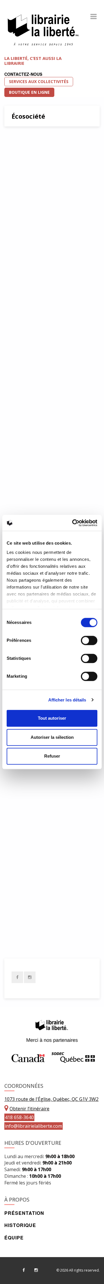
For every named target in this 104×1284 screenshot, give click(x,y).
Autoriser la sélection (52, 737)
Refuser (52, 756)
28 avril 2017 (27, 800)
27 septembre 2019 (33, 305)
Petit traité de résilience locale (51, 336)
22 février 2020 (29, 213)
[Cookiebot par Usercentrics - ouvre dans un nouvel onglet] (73, 523)
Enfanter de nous (39, 144)
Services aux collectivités (38, 81)
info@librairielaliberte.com (33, 1126)
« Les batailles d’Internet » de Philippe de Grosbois (52, 408)
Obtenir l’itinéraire (29, 1108)
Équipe (14, 1237)
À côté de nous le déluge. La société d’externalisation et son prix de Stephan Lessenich (51, 255)
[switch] (89, 640)
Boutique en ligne (29, 92)
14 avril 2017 (27, 931)
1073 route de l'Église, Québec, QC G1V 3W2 (51, 1099)
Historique (20, 1225)
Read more (73, 292)
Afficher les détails (67, 699)
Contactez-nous (23, 74)
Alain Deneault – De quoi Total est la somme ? (51, 831)
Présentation (24, 1213)
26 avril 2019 (27, 377)
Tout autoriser (52, 718)
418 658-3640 (19, 1117)
